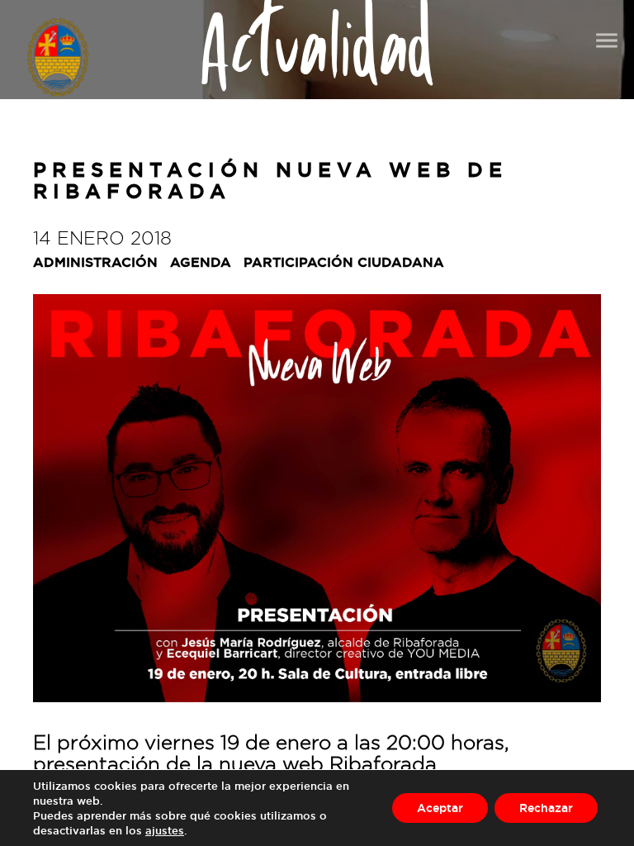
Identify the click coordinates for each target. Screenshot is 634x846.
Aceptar (440, 807)
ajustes (164, 830)
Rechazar (546, 807)
